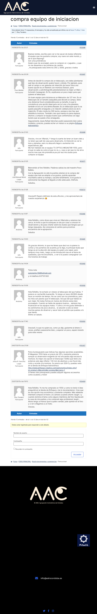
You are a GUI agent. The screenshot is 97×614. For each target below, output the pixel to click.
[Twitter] (44, 611)
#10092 (82, 285)
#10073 (82, 190)
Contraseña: (18, 441)
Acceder (77, 454)
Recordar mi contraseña (24, 449)
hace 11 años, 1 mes (78, 30)
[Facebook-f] (48, 611)
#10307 (82, 345)
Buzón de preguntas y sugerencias (44, 26)
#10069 (82, 132)
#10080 (82, 214)
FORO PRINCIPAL (25, 26)
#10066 (82, 47)
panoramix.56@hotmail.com (39, 273)
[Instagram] (53, 611)
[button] (94, 7)
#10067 (82, 74)
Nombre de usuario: (20, 433)
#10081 (82, 239)
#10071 (82, 161)
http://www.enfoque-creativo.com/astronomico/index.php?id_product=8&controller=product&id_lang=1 (52, 369)
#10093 (82, 321)
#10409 (82, 381)
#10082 (82, 263)
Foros (15, 26)
